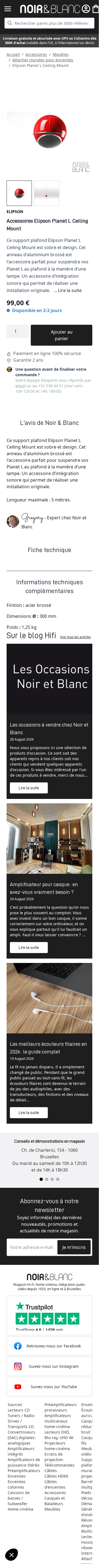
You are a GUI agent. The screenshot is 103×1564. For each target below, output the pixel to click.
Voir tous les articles (75, 637)
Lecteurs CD (19, 1410)
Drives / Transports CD (21, 1423)
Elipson (15, 211)
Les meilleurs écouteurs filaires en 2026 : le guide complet (48, 1047)
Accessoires (36, 54)
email (20, 385)
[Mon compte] (86, 8)
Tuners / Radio (21, 1415)
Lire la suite (70, 290)
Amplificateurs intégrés (21, 1451)
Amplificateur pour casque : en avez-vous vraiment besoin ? (44, 888)
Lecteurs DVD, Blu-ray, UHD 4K (59, 1434)
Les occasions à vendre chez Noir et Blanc (49, 728)
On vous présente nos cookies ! (33, 1536)
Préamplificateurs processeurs (60, 1407)
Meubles (61, 54)
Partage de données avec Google (35, 1531)
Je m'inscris (74, 1247)
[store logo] (50, 9)
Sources (15, 1404)
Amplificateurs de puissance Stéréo (24, 1462)
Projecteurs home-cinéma (57, 1445)
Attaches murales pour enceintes (42, 59)
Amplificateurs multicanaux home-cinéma (57, 1421)
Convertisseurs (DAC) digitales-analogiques (22, 1437)
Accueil (13, 54)
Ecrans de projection (53, 1456)
